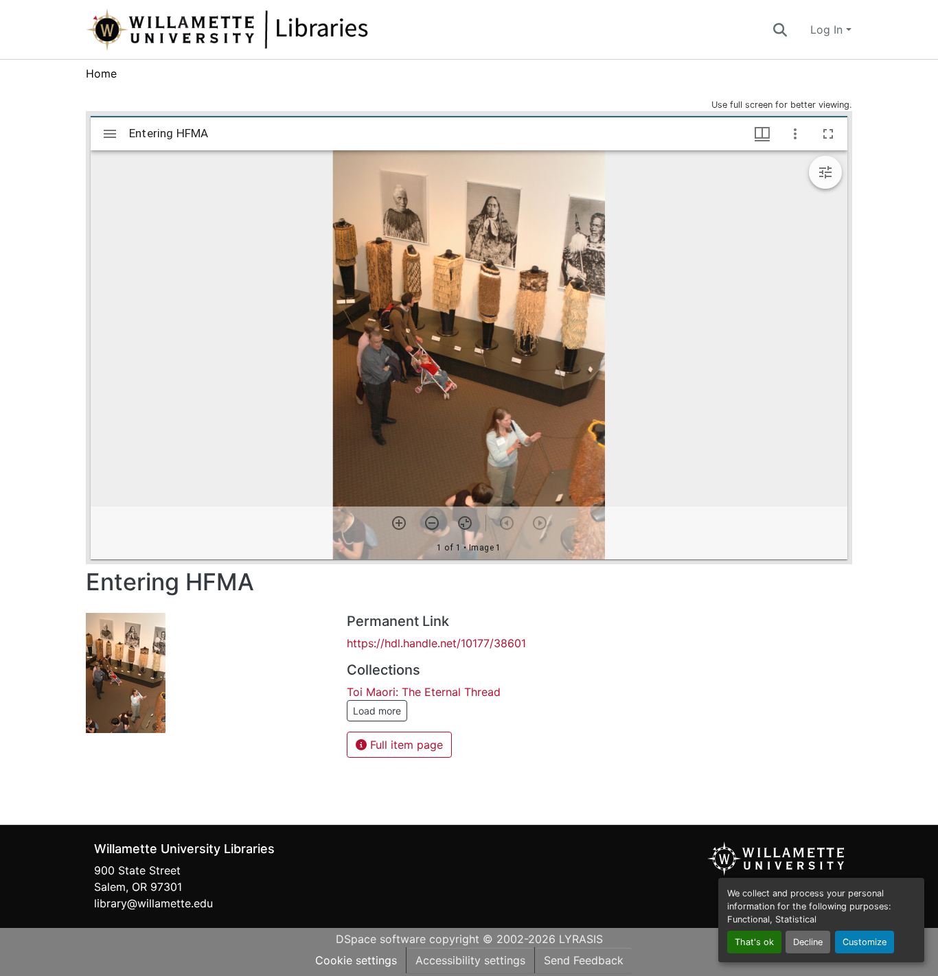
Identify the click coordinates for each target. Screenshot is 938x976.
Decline (808, 942)
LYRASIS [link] (581, 939)
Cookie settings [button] (356, 960)
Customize (864, 942)
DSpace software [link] (381, 939)
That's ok (754, 942)
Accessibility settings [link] (470, 960)
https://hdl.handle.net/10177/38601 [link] (436, 643)
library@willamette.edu (153, 903)
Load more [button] (377, 711)
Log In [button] (828, 29)
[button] (272, 29)
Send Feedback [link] (584, 960)
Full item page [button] (405, 745)
